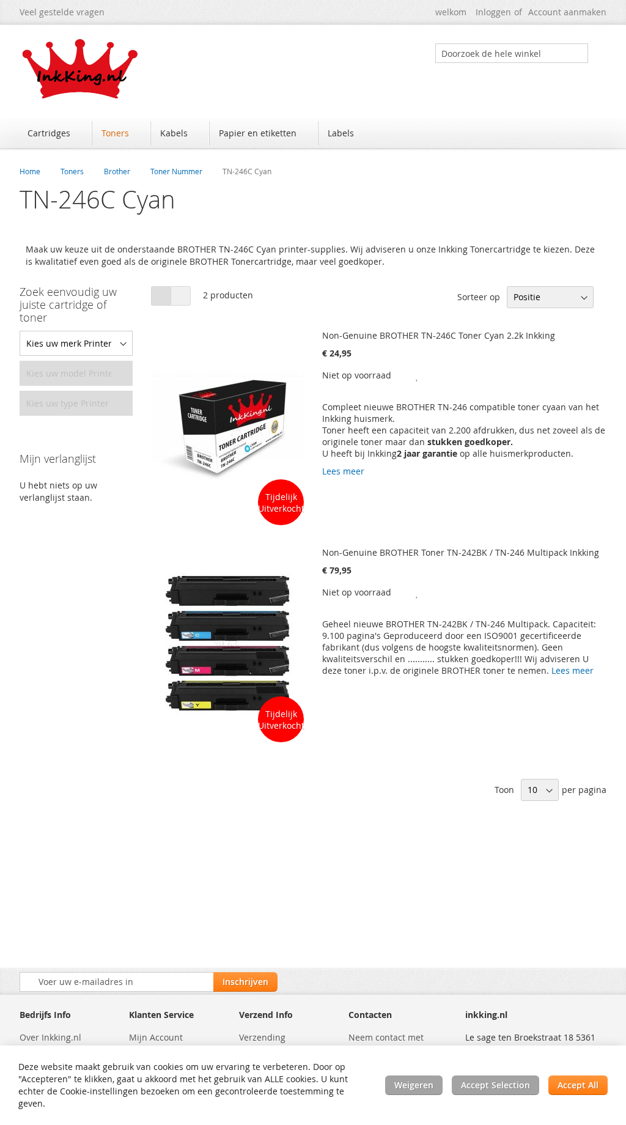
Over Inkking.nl (50, 1037)
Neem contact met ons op (386, 1043)
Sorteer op (478, 297)
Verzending (262, 1037)
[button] (417, 375)
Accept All (578, 1085)
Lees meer (343, 471)
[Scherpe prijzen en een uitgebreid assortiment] (81, 69)
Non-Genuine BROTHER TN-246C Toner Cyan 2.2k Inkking (438, 335)
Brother (117, 171)
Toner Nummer (176, 171)
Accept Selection (495, 1085)
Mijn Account (156, 1037)
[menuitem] (54, 133)
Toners (72, 171)
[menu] (313, 134)
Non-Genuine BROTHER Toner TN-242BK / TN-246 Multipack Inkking (460, 552)
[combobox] (511, 53)
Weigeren (413, 1085)
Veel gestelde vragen (62, 12)
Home (30, 171)
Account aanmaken (567, 12)
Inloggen (493, 12)
